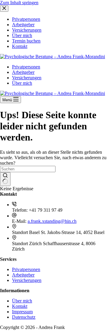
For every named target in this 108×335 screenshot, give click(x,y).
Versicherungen (26, 77)
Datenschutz (23, 317)
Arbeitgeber (23, 72)
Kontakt (19, 306)
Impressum (22, 311)
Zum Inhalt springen (19, 2)
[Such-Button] (5, 179)
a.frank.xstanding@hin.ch (52, 221)
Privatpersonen (26, 66)
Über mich (22, 83)
